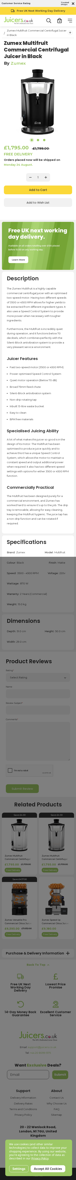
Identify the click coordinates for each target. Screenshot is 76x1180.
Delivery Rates (23, 1103)
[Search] (48, 20)
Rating (10, 670)
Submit (60, 1074)
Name (9, 687)
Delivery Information (23, 1097)
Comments (12, 719)
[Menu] (70, 21)
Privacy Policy (23, 1114)
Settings (18, 1169)
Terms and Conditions (23, 1109)
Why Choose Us (56, 1103)
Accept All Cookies (48, 1169)
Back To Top (36, 964)
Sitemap (56, 1114)
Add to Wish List (38, 202)
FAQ (56, 1109)
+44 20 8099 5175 (40, 1052)
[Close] (72, 3)
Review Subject (14, 703)
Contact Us (56, 1097)
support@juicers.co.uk (42, 1047)
